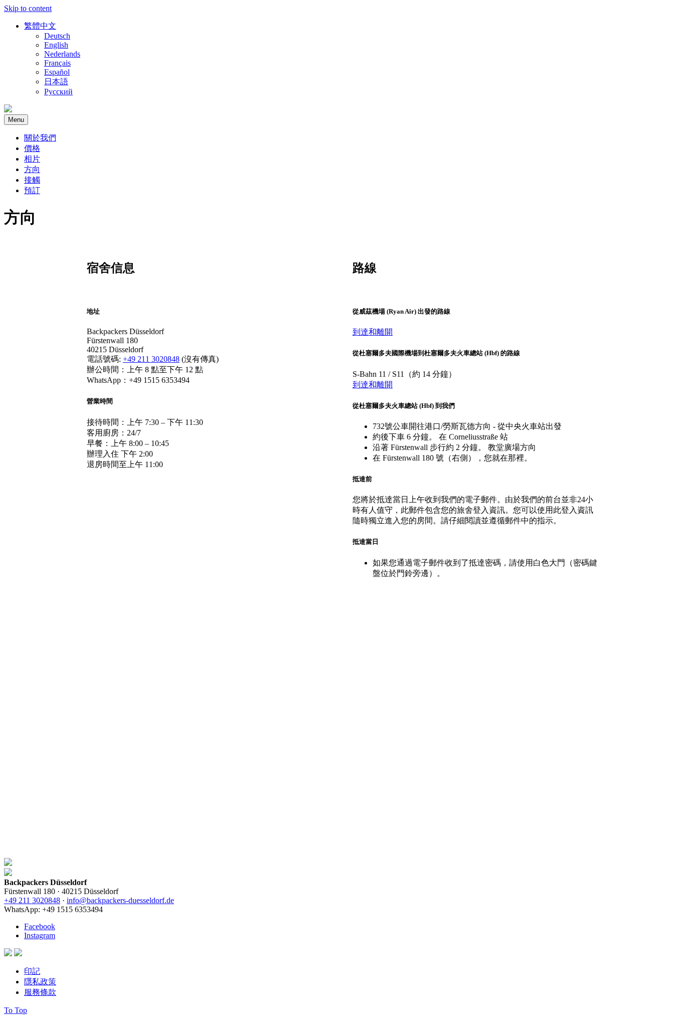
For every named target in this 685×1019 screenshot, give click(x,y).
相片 (32, 159)
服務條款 (40, 992)
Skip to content (28, 8)
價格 (32, 148)
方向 (32, 169)
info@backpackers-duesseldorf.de (120, 900)
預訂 (32, 190)
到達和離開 (373, 332)
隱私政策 (40, 981)
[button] (40, 26)
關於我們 (40, 137)
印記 (32, 971)
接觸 (32, 180)
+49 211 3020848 (151, 359)
